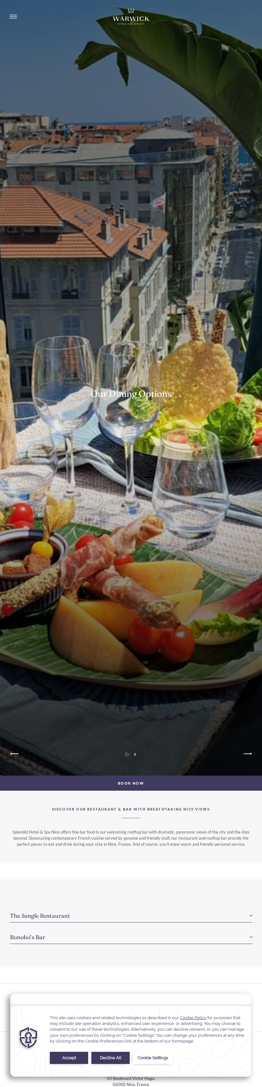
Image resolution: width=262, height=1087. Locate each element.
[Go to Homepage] (131, 17)
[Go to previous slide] (15, 754)
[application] (131, 1035)
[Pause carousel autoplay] (135, 754)
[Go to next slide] (247, 754)
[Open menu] (13, 16)
